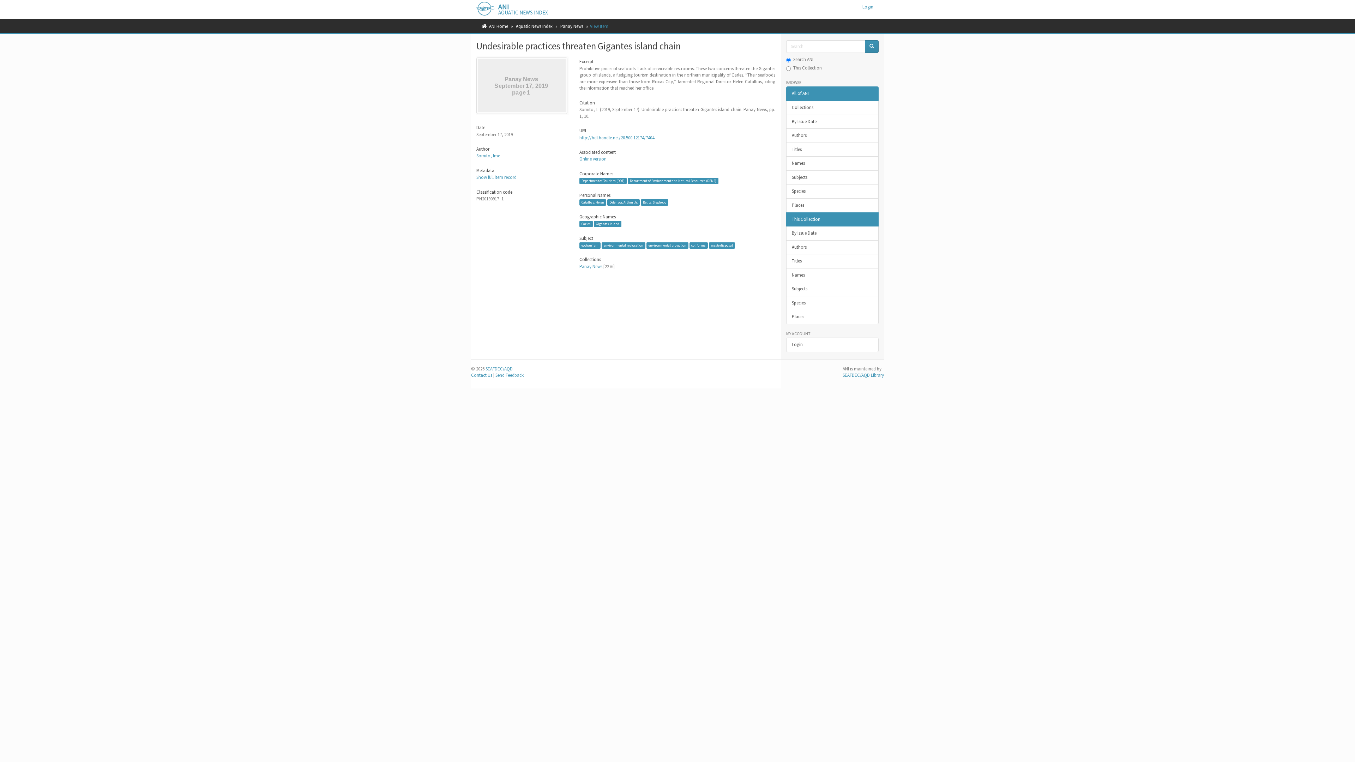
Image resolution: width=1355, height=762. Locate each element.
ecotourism (590, 245)
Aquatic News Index (534, 26)
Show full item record (496, 177)
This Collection (807, 68)
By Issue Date (804, 122)
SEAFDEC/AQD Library (863, 375)
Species (799, 191)
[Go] (872, 46)
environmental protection (667, 245)
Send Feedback (509, 375)
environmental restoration (623, 245)
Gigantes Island (607, 224)
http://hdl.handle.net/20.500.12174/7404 (616, 138)
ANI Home (498, 26)
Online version (593, 159)
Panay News (571, 26)
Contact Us (481, 375)
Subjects (799, 177)
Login (797, 344)
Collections (802, 107)
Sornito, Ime (488, 156)
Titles (797, 149)
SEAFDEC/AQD (499, 369)
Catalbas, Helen (593, 202)
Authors (799, 135)
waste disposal (722, 245)
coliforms (698, 245)
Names (798, 163)
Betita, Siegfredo (654, 202)
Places (798, 205)
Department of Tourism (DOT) (603, 181)
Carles (586, 224)
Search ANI (803, 59)
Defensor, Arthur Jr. (623, 202)
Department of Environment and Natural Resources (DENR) (673, 181)
